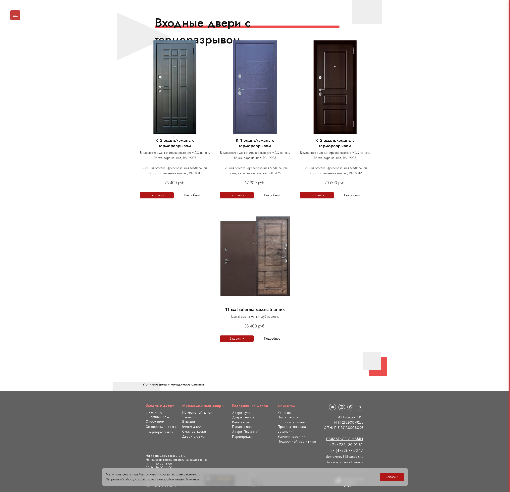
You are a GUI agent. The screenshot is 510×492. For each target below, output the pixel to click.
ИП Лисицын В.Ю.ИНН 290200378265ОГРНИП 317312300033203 (343, 422)
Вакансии (285, 431)
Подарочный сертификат (297, 441)
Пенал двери (242, 426)
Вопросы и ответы (291, 422)
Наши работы (288, 417)
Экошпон (189, 417)
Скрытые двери (194, 431)
